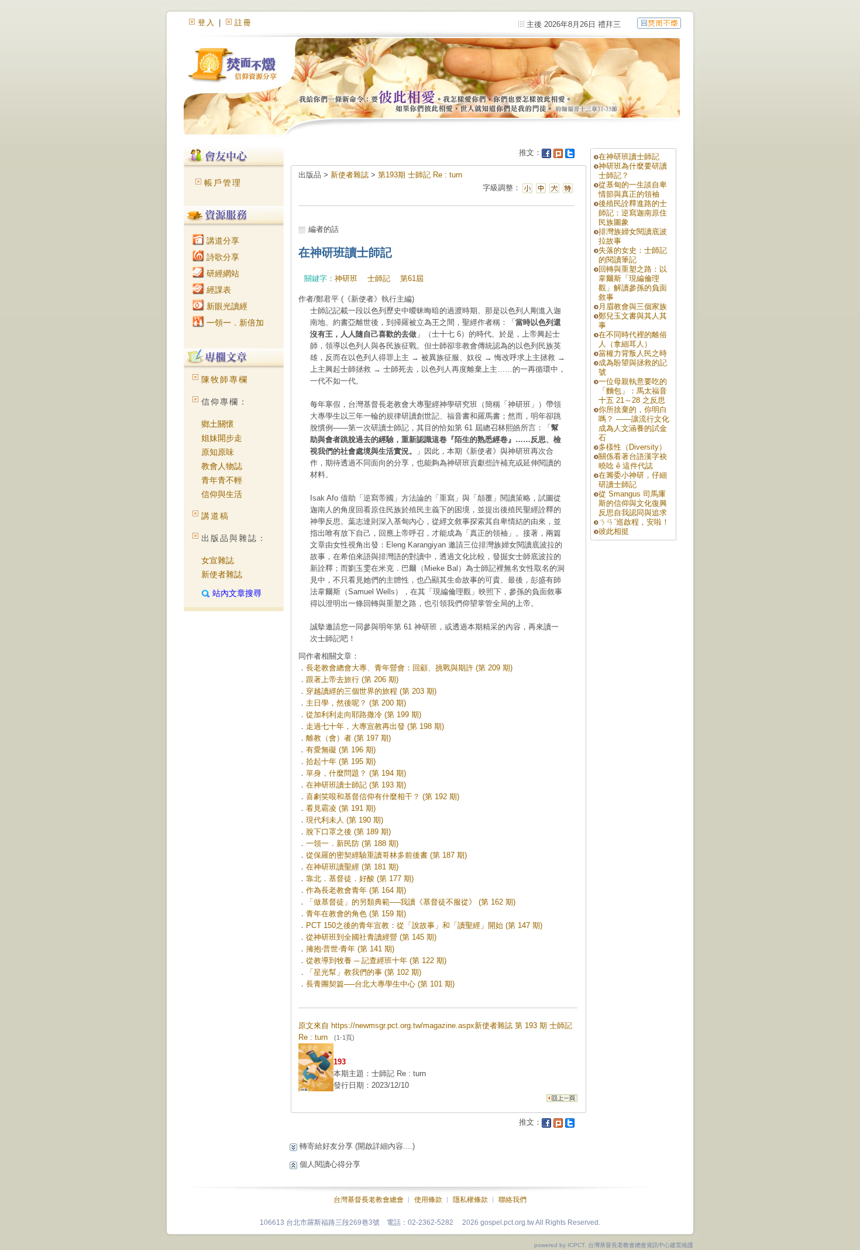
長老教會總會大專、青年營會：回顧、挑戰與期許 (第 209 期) (409, 667)
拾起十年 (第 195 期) (341, 761)
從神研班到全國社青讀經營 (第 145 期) (371, 937)
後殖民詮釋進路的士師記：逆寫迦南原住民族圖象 (632, 213)
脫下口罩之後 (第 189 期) (348, 831)
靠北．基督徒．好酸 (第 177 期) (360, 878)
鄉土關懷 (217, 424)
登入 (206, 22)
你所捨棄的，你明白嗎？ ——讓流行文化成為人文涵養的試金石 (633, 423)
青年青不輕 (221, 480)
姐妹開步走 (221, 438)
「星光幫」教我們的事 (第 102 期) (363, 972)
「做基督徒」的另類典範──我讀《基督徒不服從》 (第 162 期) (410, 902)
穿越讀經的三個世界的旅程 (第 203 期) (371, 691)
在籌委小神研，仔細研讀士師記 (632, 480)
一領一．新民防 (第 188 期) (352, 843)
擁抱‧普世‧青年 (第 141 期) (350, 948)
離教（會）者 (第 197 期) (348, 738)
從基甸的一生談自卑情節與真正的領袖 (632, 189)
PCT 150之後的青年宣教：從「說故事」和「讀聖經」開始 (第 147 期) (424, 925)
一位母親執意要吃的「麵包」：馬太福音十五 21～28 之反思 (632, 391)
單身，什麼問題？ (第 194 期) (356, 773)
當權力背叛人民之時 (632, 353)
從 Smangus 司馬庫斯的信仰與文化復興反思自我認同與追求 (632, 503)
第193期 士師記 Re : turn (420, 174)
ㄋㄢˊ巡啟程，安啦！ (633, 522)
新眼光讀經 (225, 306)
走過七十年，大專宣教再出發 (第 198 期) (375, 726)
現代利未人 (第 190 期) (344, 820)
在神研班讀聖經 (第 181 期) (352, 866)
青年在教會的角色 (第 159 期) (356, 913)
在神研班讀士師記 (628, 156)
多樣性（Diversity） (632, 447)
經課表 (217, 289)
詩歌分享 (221, 257)
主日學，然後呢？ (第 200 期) (356, 702)
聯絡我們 (512, 1200)
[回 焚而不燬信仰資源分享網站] (659, 22)
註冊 (243, 22)
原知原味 (217, 452)
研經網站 (221, 273)
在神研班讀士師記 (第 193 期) (356, 784)
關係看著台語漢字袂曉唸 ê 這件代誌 (632, 461)
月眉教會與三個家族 (632, 306)
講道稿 (215, 515)
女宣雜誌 (217, 560)
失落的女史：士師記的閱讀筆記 (632, 255)
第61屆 (412, 278)
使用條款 (428, 1200)
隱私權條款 (470, 1200)
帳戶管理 (223, 182)
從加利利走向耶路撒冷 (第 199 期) (363, 714)
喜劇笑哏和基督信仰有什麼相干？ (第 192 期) (382, 796)
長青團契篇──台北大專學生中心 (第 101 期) (380, 984)
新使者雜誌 (221, 574)
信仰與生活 (221, 494)
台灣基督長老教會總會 (368, 1200)
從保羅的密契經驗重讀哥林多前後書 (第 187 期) (386, 855)
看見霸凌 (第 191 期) (341, 808)
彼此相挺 (613, 531)
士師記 (378, 278)
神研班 (346, 278)
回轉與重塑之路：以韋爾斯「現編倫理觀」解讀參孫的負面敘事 (632, 283)
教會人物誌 (221, 466)
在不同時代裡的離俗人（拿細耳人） (632, 339)
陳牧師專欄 (224, 379)
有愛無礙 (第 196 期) (341, 749)
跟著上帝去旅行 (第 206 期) (352, 679)
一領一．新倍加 (234, 322)
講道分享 (221, 240)
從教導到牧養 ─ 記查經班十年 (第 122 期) (376, 960)
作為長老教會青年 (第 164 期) (356, 890)
